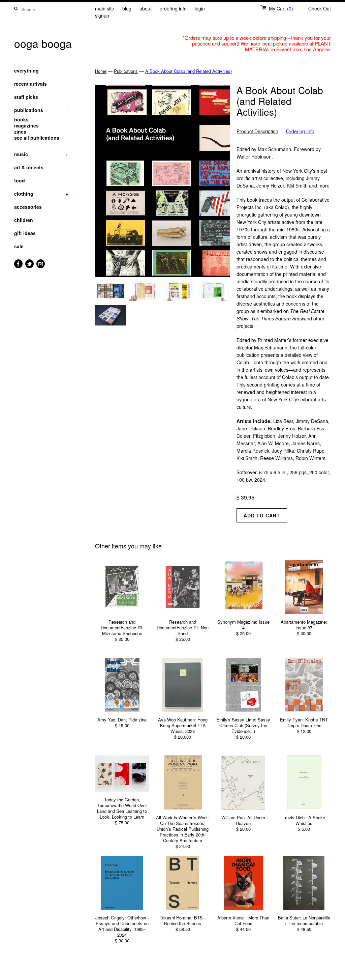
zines (20, 132)
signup (102, 15)
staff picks (26, 96)
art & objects (28, 167)
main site (104, 8)
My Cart (281, 8)
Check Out (319, 8)
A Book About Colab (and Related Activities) (188, 71)
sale (19, 246)
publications (41, 110)
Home (100, 71)
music (41, 154)
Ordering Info (300, 131)
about (145, 8)
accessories (28, 206)
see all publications (36, 138)
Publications (126, 71)
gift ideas (25, 233)
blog (126, 8)
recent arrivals (30, 83)
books (21, 119)
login (200, 8)
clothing (41, 193)
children (23, 220)
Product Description (257, 131)
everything (26, 70)
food (19, 180)
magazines (26, 125)
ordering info (173, 8)
